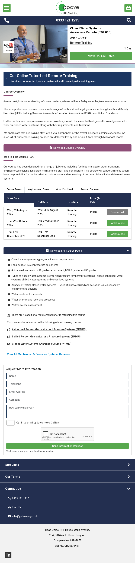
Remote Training (81, 42)
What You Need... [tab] (65, 189)
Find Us (16, 507)
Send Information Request (67, 446)
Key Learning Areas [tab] (38, 189)
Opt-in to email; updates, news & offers (38, 422)
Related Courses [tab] (90, 189)
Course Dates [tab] (14, 189)
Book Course (117, 223)
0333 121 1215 (20, 498)
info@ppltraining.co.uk (25, 516)
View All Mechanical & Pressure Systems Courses (38, 354)
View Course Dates (101, 56)
